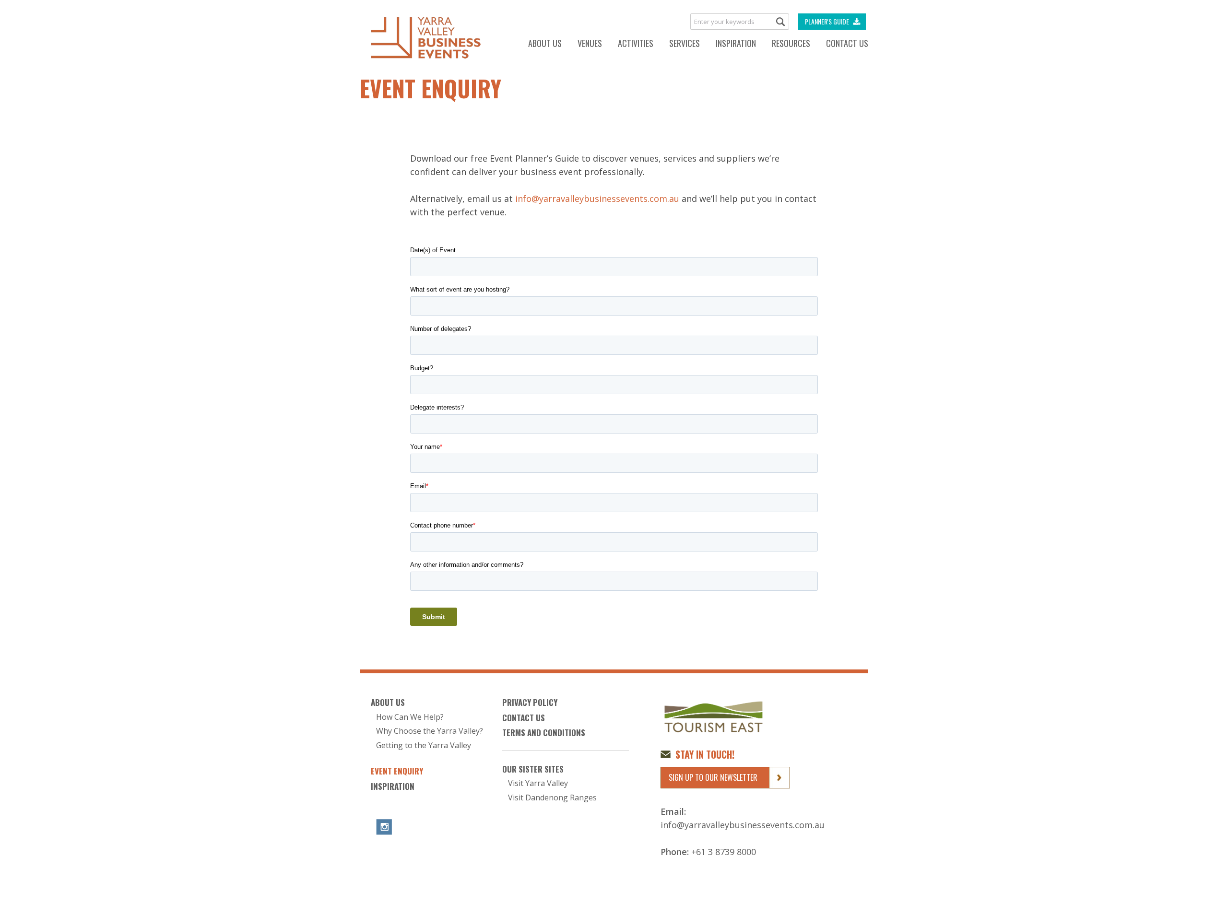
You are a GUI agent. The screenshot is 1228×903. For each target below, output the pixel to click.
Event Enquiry (397, 771)
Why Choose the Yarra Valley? (429, 731)
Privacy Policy (529, 702)
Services (684, 43)
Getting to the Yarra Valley (423, 745)
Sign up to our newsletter (713, 777)
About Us (545, 43)
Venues (590, 43)
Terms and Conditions (543, 732)
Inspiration (736, 43)
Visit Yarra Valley (538, 783)
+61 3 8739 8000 (723, 851)
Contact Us (847, 43)
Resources (791, 43)
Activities (635, 43)
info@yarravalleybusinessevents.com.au (597, 198)
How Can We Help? (410, 717)
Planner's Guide (827, 21)
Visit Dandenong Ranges (552, 798)
